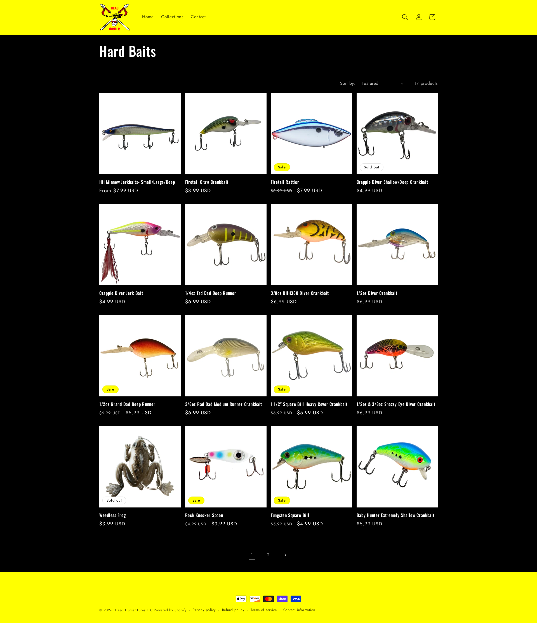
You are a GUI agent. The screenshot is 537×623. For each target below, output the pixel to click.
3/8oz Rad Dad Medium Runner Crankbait (223, 404)
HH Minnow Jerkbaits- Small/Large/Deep (137, 182)
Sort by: (347, 83)
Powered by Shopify (170, 610)
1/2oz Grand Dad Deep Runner (127, 404)
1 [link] (252, 554)
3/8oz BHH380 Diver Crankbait (300, 293)
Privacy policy (204, 609)
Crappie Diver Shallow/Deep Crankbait (392, 182)
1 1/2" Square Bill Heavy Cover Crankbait (309, 404)
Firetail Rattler (285, 182)
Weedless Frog (112, 515)
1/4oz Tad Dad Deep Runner (210, 293)
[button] (405, 17)
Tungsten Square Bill (290, 515)
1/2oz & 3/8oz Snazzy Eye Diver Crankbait (396, 404)
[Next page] (285, 554)
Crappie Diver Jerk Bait (121, 293)
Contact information (299, 609)
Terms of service (264, 609)
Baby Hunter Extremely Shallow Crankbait (396, 515)
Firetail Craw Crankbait (207, 182)
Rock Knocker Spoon (204, 515)
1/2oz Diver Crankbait (377, 293)
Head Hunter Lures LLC (133, 610)
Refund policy (233, 609)
